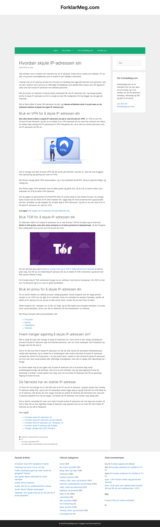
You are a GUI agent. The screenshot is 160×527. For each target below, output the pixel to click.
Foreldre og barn (67, 477)
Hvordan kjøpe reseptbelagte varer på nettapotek (39, 444)
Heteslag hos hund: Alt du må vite (30, 467)
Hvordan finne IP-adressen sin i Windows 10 (44, 423)
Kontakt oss (102, 50)
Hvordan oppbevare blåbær (122, 464)
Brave (39, 283)
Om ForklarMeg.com (85, 50)
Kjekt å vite (64, 494)
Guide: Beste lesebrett (24, 483)
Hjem (56, 50)
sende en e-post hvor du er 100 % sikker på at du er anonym (67, 269)
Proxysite (29, 319)
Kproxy (27, 322)
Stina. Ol (108, 485)
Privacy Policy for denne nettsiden (120, 500)
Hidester (28, 328)
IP (22, 439)
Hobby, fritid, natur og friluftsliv (73, 480)
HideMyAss (30, 325)
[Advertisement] (80, 31)
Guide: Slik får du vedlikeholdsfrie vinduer (33, 486)
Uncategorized (66, 514)
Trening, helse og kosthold (71, 510)
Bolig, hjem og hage (68, 470)
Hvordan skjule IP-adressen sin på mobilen (43, 420)
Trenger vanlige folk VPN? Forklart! (40, 428)
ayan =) (108, 479)
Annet (62, 464)
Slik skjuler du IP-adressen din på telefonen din (49, 211)
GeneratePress (95, 523)
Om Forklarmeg (66, 504)
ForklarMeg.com (80, 7)
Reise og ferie (66, 507)
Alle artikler (66, 50)
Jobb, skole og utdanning (71, 487)
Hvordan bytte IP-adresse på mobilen (41, 425)
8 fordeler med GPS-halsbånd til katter (32, 464)
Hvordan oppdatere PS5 (30, 442)
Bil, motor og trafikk (68, 467)
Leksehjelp (64, 497)
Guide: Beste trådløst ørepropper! (29, 489)
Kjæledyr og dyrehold (69, 490)
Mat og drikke (66, 500)
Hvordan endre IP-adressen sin (38, 417)
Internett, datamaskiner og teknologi (34, 437)
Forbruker (64, 474)
